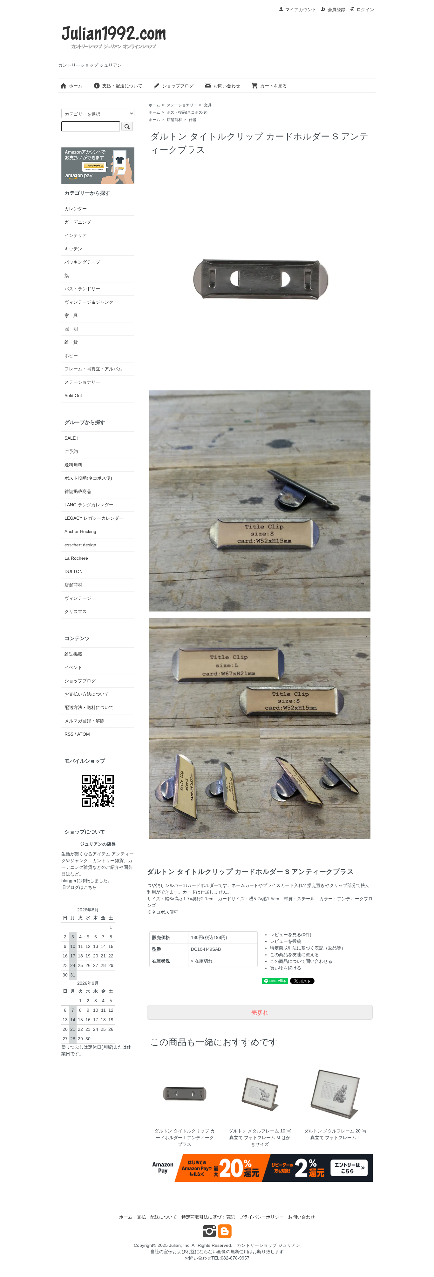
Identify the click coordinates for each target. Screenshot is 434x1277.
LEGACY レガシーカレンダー (94, 518)
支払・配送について (122, 85)
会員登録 (336, 9)
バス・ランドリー (82, 288)
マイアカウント (300, 9)
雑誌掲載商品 (77, 491)
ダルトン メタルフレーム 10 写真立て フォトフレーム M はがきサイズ (260, 1137)
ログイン (365, 9)
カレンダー (75, 208)
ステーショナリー (182, 105)
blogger (69, 880)
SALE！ (72, 438)
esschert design (80, 544)
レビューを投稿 (285, 941)
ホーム (75, 85)
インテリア (75, 235)
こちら (90, 887)
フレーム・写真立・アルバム (93, 368)
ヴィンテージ (77, 598)
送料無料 (73, 464)
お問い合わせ (227, 85)
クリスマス (75, 611)
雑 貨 (71, 342)
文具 (208, 105)
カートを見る (273, 85)
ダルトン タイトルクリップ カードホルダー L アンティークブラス (184, 1137)
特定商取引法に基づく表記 (208, 1217)
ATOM (83, 734)
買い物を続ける (285, 967)
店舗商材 (174, 120)
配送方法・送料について (88, 707)
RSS (68, 734)
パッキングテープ (82, 262)
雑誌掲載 (73, 654)
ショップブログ (177, 85)
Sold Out (73, 395)
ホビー (71, 355)
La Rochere (76, 558)
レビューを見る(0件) (290, 934)
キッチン (73, 248)
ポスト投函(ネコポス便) (187, 112)
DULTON (73, 571)
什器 (192, 120)
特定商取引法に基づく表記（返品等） (308, 947)
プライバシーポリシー (261, 1217)
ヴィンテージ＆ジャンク (88, 302)
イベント (73, 667)
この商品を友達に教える (294, 954)
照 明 (71, 328)
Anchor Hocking (80, 531)
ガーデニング (77, 222)
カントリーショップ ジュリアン (268, 1245)
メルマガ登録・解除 (84, 720)
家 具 (71, 315)
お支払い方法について (86, 694)
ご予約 (71, 451)
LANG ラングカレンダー (88, 504)
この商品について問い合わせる (301, 961)
